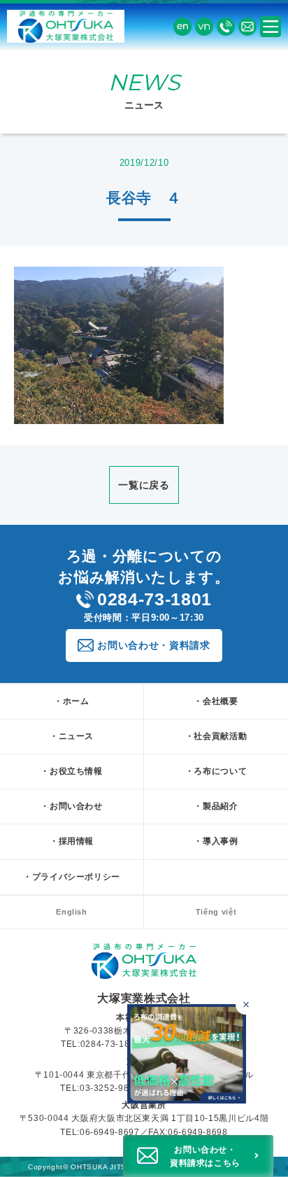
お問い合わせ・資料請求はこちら (205, 1156)
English (71, 912)
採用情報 (76, 841)
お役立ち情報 (76, 771)
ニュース (76, 736)
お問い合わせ (76, 806)
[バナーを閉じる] (246, 1004)
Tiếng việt (216, 912)
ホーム (76, 701)
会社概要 (220, 701)
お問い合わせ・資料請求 (153, 645)
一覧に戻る (143, 485)
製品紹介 (220, 806)
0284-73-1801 (154, 599)
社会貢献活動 (220, 736)
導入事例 (220, 841)
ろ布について (220, 771)
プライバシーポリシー (76, 877)
